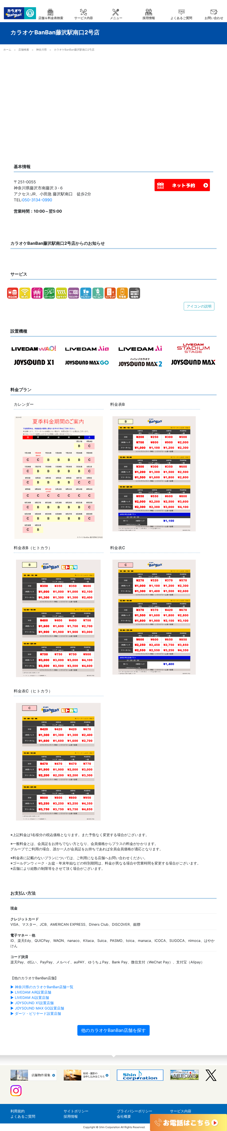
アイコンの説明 (199, 306)
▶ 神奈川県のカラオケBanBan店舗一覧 (41, 987)
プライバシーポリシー (134, 1111)
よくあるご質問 (22, 1116)
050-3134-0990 (37, 200)
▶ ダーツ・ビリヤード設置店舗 (35, 1013)
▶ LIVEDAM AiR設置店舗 (30, 992)
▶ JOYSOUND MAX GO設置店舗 (37, 1008)
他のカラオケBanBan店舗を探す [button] (113, 1030)
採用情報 (71, 1116)
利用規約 (17, 1111)
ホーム (7, 49)
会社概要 (124, 1116)
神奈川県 (41, 49)
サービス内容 (180, 1111)
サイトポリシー (76, 1111)
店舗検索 (23, 49)
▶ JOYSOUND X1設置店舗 (32, 1003)
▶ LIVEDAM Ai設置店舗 (29, 997)
